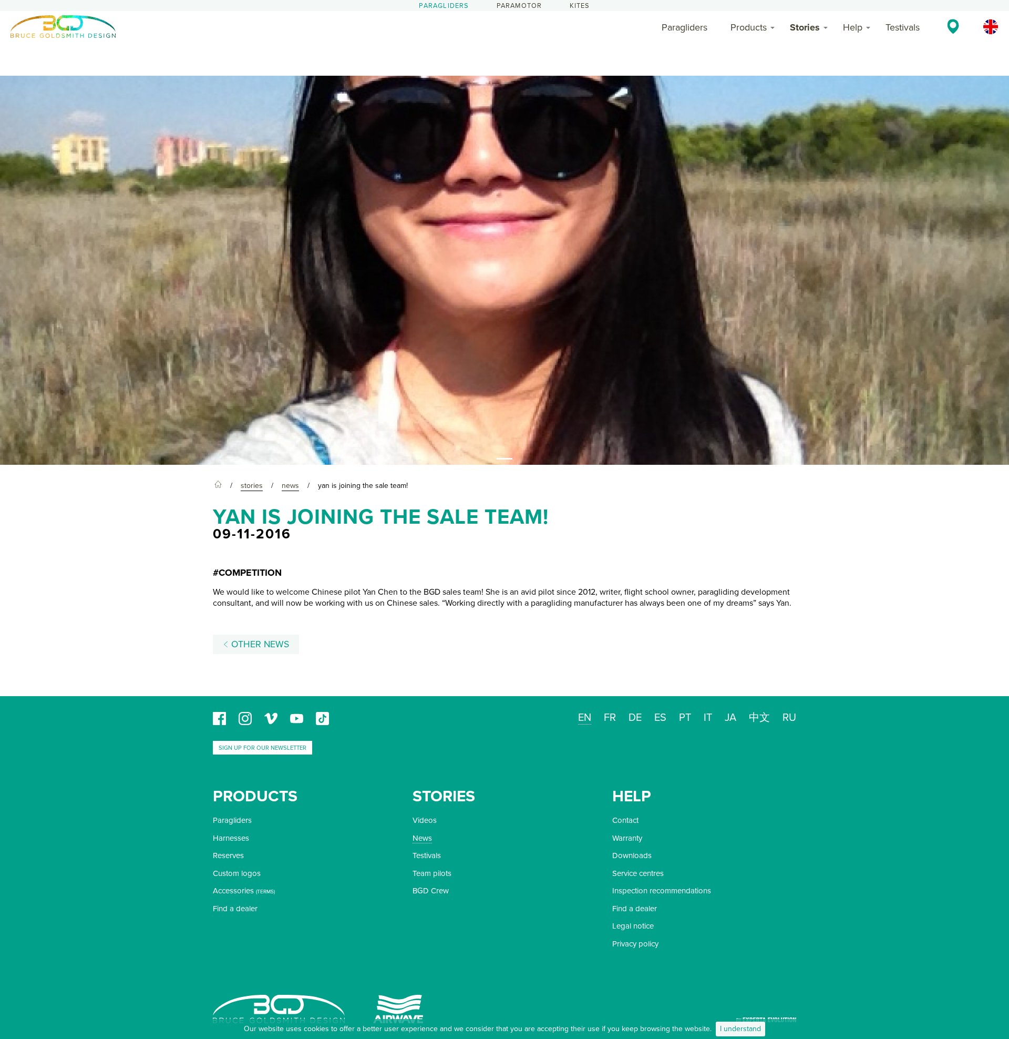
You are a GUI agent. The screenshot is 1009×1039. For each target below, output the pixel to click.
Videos (425, 820)
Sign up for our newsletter (262, 748)
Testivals (903, 27)
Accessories (233, 890)
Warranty (627, 838)
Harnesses (231, 838)
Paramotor (519, 6)
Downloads (632, 855)
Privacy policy (635, 944)
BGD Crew (431, 890)
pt (685, 717)
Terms (265, 892)
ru (789, 717)
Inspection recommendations (661, 890)
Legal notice (633, 926)
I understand (740, 1028)
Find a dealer (235, 908)
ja (730, 717)
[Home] (218, 486)
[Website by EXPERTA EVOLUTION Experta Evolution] (766, 1016)
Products (748, 27)
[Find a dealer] (953, 26)
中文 (759, 717)
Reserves (228, 855)
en (584, 717)
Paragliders (444, 6)
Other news (259, 644)
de (635, 717)
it (708, 717)
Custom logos (237, 873)
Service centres (638, 873)
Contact (625, 820)
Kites (580, 6)
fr (610, 717)
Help (852, 27)
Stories (805, 27)
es (660, 717)
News (422, 838)
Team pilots (432, 873)
